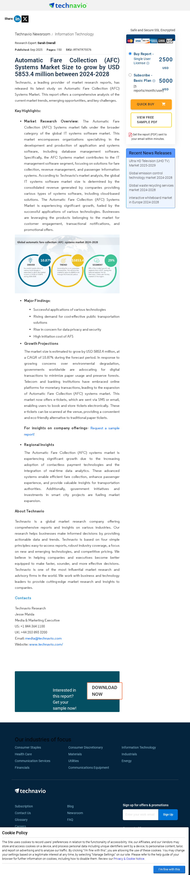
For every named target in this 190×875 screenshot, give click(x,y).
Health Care (23, 754)
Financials (22, 767)
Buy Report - (144, 58)
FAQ (71, 820)
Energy (127, 761)
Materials (75, 754)
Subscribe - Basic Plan (143, 78)
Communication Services (32, 761)
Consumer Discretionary (85, 747)
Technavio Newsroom (32, 34)
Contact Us (23, 813)
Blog (71, 806)
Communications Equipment (88, 767)
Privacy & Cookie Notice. (129, 858)
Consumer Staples (28, 747)
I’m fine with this (169, 869)
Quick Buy (146, 104)
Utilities (73, 761)
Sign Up (168, 814)
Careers (20, 826)
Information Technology (74, 34)
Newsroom (76, 813)
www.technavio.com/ (46, 644)
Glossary (21, 820)
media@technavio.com (43, 638)
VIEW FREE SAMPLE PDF (147, 120)
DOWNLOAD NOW (104, 691)
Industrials (129, 754)
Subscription (24, 806)
